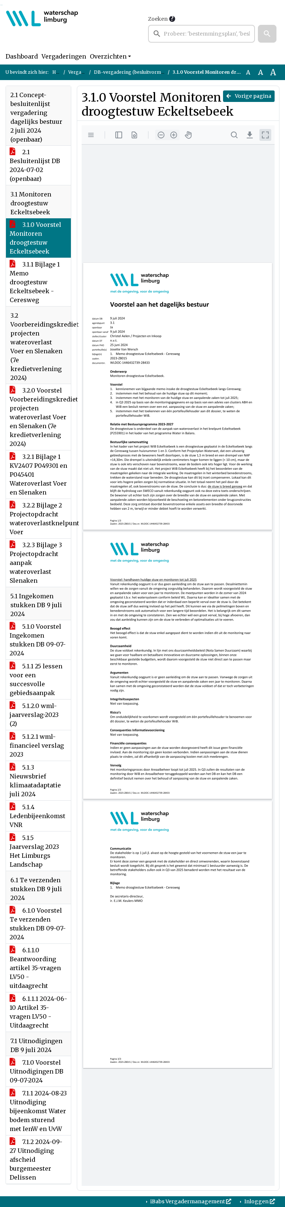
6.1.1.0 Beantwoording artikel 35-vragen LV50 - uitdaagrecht (35, 967)
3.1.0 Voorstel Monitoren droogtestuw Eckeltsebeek (35, 238)
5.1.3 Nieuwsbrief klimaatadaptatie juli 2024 (35, 781)
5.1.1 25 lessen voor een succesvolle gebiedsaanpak (36, 679)
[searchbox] (201, 34)
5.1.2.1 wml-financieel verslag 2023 (37, 745)
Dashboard (22, 56)
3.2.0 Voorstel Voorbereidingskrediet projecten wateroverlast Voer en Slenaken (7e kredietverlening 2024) (40, 417)
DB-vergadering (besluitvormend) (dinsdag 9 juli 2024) (155, 72)
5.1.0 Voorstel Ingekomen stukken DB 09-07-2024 (38, 640)
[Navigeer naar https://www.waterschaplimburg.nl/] (42, 28)
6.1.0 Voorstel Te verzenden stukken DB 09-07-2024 (38, 924)
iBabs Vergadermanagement (187, 1201)
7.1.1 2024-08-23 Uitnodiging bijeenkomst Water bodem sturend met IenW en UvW (38, 1110)
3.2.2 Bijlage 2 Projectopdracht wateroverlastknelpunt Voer (40, 519)
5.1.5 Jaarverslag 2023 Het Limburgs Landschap (34, 851)
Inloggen (256, 1201)
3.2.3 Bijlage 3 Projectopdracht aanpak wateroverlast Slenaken (36, 562)
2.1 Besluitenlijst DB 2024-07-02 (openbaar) (35, 165)
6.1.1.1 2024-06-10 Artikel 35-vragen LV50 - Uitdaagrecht (38, 1012)
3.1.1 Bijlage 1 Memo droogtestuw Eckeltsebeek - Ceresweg (35, 282)
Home (59, 72)
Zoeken (158, 19)
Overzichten (108, 56)
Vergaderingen (64, 56)
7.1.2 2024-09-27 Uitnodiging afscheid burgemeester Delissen (36, 1159)
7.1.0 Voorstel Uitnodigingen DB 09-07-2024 (36, 1071)
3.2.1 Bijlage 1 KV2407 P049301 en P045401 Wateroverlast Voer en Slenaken (38, 474)
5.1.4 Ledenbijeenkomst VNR (37, 816)
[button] (267, 34)
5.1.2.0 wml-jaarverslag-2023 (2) (34, 714)
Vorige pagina (252, 96)
